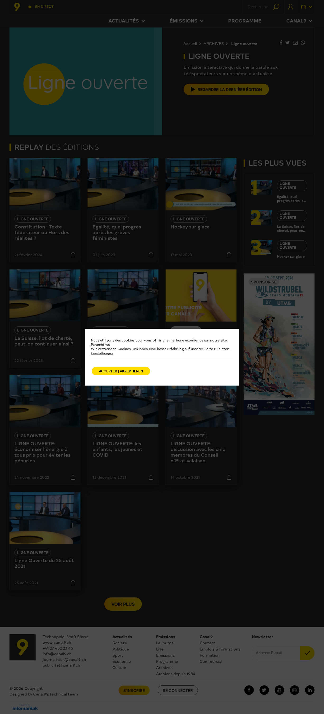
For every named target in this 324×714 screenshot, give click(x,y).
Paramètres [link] (100, 344)
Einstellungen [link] (102, 353)
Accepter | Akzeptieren (121, 371)
